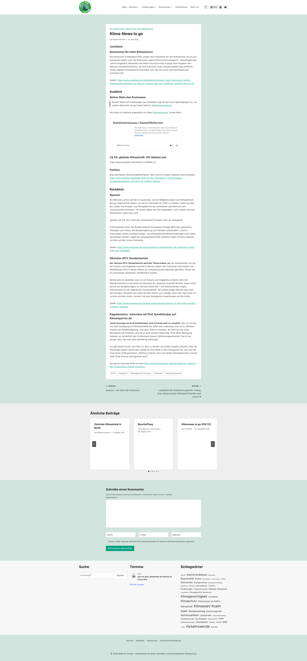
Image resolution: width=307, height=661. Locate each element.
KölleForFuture (117, 29)
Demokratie (187, 582)
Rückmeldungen (160, 112)
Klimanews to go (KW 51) (196, 424)
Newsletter (130, 29)
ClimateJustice (215, 579)
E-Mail (143, 535)
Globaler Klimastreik (218, 589)
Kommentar (112, 497)
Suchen (120, 575)
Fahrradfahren (201, 586)
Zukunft (214, 627)
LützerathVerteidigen (219, 615)
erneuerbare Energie (215, 583)
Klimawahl (202, 606)
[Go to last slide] (94, 444)
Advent (183, 575)
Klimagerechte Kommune (141, 373)
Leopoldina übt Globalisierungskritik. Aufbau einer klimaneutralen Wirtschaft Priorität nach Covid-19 (179, 391)
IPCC (113, 373)
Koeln (216, 606)
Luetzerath (205, 615)
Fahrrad (191, 586)
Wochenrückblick (145, 29)
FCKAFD (212, 586)
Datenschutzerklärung (170, 640)
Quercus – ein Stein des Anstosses (122, 388)
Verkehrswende (198, 626)
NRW (221, 619)
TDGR (183, 627)
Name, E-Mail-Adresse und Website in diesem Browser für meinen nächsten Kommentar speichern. (152, 541)
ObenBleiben (202, 622)
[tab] (148, 471)
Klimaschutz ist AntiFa (209, 601)
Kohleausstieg (197, 611)
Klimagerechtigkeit (194, 596)
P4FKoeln (188, 429)
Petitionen (158, 373)
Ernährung (184, 586)
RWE (225, 622)
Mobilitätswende (187, 619)
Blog (124, 7)
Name (110, 535)
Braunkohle (187, 578)
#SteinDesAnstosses (162, 105)
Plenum (212, 622)
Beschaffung (145, 424)
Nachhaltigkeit (201, 619)
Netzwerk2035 (213, 619)
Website (176, 535)
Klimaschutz (189, 601)
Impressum (152, 640)
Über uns (194, 7)
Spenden (140, 640)
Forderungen (187, 589)
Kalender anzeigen (137, 584)
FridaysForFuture (200, 589)
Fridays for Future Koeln (150, 429)
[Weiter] (213, 444)
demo (223, 579)
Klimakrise (213, 597)
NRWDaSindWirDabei (188, 622)
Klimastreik (187, 606)
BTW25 (198, 579)
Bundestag (206, 579)
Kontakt (129, 640)
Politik (218, 622)
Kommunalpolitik (214, 611)
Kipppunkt (123, 373)
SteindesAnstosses (174, 373)
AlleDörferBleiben (197, 574)
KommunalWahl (190, 615)
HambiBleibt (185, 592)
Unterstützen (181, 7)
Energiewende (200, 582)
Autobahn (211, 575)
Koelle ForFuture (119, 39)
